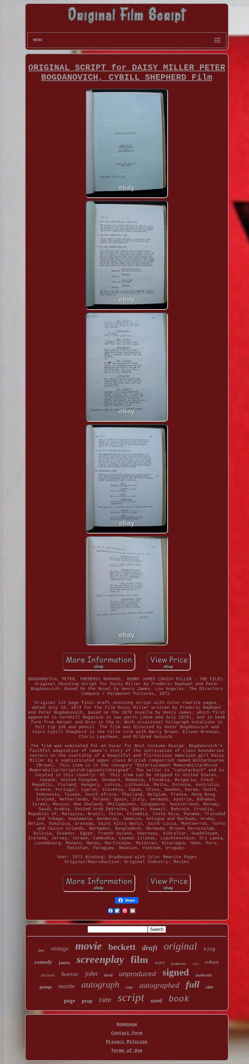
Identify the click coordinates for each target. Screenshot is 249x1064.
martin (66, 986)
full (192, 984)
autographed (159, 985)
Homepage (126, 1024)
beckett (122, 947)
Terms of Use (126, 1050)
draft (149, 948)
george (46, 987)
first (41, 950)
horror (69, 973)
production (178, 963)
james (64, 962)
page (69, 1001)
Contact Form (126, 1033)
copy (129, 987)
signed (175, 972)
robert (212, 962)
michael (48, 975)
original (180, 946)
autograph (100, 984)
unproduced (137, 973)
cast (195, 963)
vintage (60, 948)
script (131, 997)
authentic (204, 975)
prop (87, 1001)
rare (105, 999)
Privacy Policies (127, 1041)
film (139, 959)
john (91, 973)
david (108, 975)
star (210, 986)
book (179, 999)
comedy (43, 962)
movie (88, 946)
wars (160, 962)
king (209, 949)
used (156, 1000)
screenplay (100, 959)
